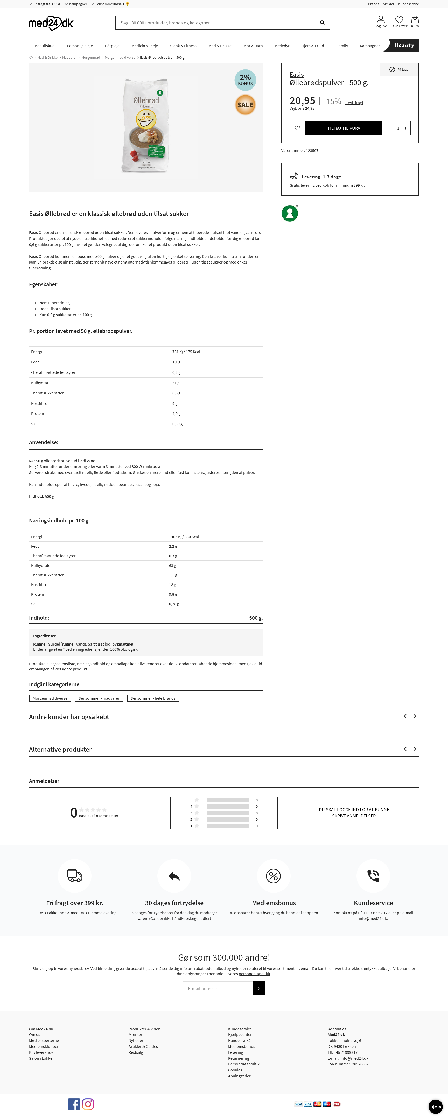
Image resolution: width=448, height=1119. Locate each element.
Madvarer (69, 57)
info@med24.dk (373, 918)
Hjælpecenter (240, 1034)
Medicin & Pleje (144, 45)
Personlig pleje (80, 45)
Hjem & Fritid (313, 45)
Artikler (388, 4)
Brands (373, 4)
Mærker (135, 1034)
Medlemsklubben (44, 1046)
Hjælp (435, 1106)
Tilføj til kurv (343, 128)
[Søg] (322, 23)
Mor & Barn (253, 45)
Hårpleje (112, 45)
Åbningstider (239, 1075)
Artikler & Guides (143, 1046)
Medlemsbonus (241, 1046)
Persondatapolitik (244, 1063)
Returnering (238, 1058)
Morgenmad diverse (120, 57)
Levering (235, 1052)
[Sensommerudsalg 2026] (245, 105)
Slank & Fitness (183, 45)
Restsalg (136, 1052)
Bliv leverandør (42, 1052)
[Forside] (31, 57)
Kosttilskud (45, 45)
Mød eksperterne (44, 1040)
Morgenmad (90, 57)
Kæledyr (282, 45)
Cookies (235, 1069)
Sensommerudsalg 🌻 (112, 4)
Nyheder (136, 1040)
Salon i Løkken (42, 1058)
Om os (34, 1034)
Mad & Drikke (220, 45)
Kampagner (77, 4)
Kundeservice (408, 4)
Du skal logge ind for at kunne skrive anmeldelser (354, 813)
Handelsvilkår (240, 1040)
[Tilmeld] (259, 988)
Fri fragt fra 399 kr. (47, 4)
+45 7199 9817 (375, 912)
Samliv (342, 45)
